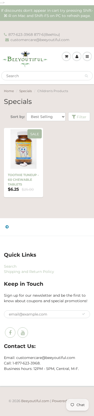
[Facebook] (10, 332)
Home (9, 91)
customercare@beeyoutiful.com (39, 39)
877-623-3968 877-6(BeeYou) (34, 34)
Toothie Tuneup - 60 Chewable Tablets (23, 179)
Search (10, 266)
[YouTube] (22, 332)
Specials (25, 91)
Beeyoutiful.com (35, 401)
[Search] (86, 76)
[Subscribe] (83, 314)
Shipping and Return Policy (29, 271)
